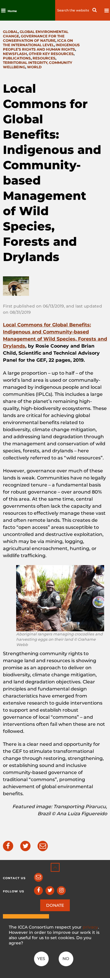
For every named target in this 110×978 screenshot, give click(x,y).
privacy (90, 927)
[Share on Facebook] (8, 846)
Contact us (14, 878)
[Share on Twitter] (25, 846)
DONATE (55, 905)
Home (12, 11)
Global (10, 31)
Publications (17, 58)
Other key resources (51, 54)
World (34, 67)
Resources (44, 58)
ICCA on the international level (38, 42)
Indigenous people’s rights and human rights (41, 47)
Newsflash (15, 54)
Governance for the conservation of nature (34, 38)
